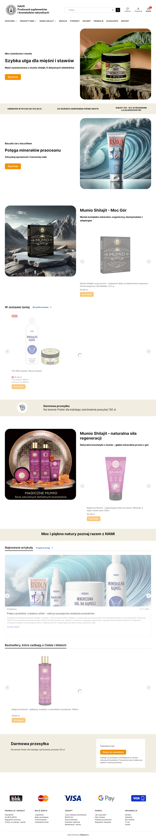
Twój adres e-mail (107, 746)
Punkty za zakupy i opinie (15, 822)
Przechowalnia (40, 820)
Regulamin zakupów (103, 822)
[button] (118, 10)
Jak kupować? (101, 815)
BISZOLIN (69, 817)
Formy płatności (71, 820)
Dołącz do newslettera (113, 752)
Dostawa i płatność (72, 822)
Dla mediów (129, 820)
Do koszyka (87, 294)
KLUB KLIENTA (11, 817)
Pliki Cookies (100, 817)
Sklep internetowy (77, 835)
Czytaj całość (13, 626)
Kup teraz (13, 77)
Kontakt (128, 815)
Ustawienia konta (42, 822)
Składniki (128, 817)
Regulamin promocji (12, 820)
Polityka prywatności (103, 820)
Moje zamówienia (42, 817)
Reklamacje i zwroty (73, 824)
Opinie (127, 824)
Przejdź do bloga (43, 548)
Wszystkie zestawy (41, 307)
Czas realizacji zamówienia (75, 815)
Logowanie (39, 815)
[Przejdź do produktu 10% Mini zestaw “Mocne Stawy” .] (42, 341)
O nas (127, 822)
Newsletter (9, 815)
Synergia (12, 609)
